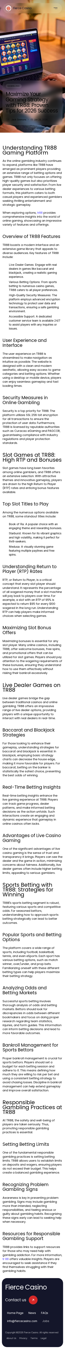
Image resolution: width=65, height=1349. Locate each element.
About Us (11, 1338)
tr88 (40, 212)
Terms (34, 1338)
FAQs (44, 1313)
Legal (43, 1338)
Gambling (14, 86)
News (32, 1313)
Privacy (23, 1338)
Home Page (15, 1313)
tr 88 (6, 1259)
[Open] (55, 8)
